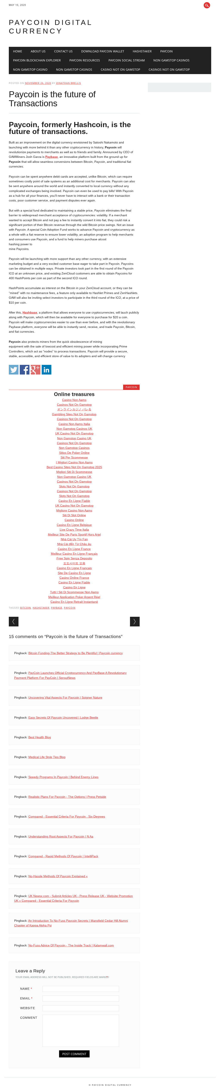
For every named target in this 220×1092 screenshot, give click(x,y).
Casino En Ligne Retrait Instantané (74, 601)
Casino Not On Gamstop (120, 69)
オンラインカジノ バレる (74, 409)
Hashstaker (142, 51)
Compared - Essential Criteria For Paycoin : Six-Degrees (66, 816)
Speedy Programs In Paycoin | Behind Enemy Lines (63, 777)
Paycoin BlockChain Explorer (37, 60)
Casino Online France (74, 577)
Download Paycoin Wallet (102, 51)
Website (27, 1008)
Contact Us (63, 51)
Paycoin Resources (84, 60)
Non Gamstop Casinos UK (74, 428)
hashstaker (41, 607)
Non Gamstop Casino (30, 69)
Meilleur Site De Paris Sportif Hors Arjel (74, 534)
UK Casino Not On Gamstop (74, 433)
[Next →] (135, 621)
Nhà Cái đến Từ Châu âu (74, 544)
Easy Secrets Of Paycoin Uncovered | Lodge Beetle (63, 717)
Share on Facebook (24, 370)
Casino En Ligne (74, 587)
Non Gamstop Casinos (171, 60)
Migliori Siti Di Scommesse (74, 472)
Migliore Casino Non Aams (74, 510)
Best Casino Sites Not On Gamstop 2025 (74, 467)
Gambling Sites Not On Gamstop (74, 414)
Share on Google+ (35, 370)
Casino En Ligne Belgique (74, 525)
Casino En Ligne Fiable (74, 501)
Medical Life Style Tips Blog (47, 757)
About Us (38, 51)
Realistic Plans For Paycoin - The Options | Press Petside (67, 796)
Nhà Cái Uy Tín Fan (74, 539)
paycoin (69, 607)
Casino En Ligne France (74, 549)
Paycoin (166, 51)
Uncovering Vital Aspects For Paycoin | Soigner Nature (65, 697)
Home (17, 51)
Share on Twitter (13, 370)
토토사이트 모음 (74, 563)
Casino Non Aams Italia (74, 424)
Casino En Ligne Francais (74, 568)
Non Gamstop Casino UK (74, 438)
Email (26, 998)
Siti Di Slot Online (74, 515)
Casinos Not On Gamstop (169, 69)
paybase (56, 607)
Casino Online (74, 520)
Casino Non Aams (74, 400)
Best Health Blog (39, 737)
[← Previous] (13, 621)
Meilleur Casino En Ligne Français (74, 553)
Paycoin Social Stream (126, 60)
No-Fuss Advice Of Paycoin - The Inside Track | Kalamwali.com (71, 945)
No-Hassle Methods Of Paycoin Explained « (58, 876)
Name (26, 988)
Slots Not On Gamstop (74, 486)
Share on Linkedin (46, 370)
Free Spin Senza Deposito (74, 558)
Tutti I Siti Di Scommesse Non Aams (74, 592)
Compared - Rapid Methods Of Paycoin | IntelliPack (63, 856)
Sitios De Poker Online (74, 452)
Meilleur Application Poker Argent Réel (74, 597)
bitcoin (25, 607)
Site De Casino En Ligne (74, 573)
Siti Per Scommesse (74, 457)
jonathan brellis (68, 83)
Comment (28, 1017)
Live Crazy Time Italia (74, 529)
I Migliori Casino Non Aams (74, 462)
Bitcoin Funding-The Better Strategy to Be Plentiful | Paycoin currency (75, 653)
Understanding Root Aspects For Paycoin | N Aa (60, 836)
